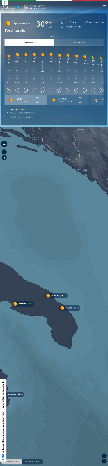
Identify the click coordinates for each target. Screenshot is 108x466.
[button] (51, 36)
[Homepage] (10, 7)
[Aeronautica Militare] (35, 7)
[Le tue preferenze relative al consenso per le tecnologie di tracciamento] (5, 2)
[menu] (103, 7)
